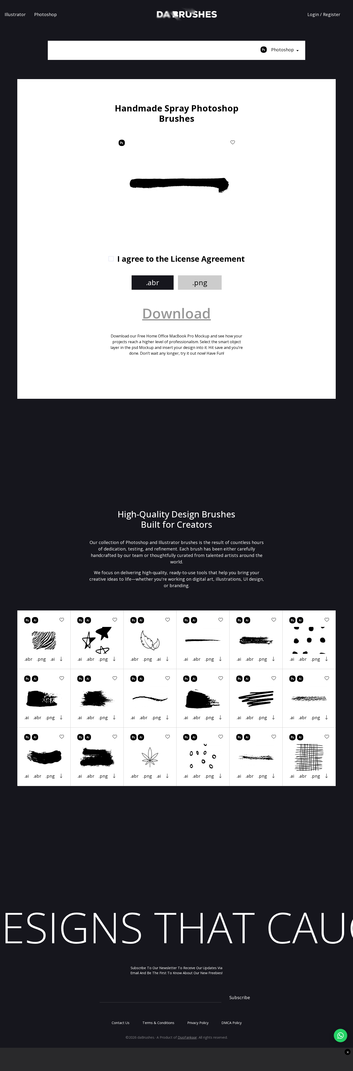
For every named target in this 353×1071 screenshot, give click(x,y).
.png (199, 282)
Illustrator (15, 14)
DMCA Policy (231, 1022)
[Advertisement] (73, 175)
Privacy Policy (197, 1022)
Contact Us (120, 1022)
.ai (52, 659)
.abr (152, 282)
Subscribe (239, 997)
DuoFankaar (187, 1037)
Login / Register (323, 14)
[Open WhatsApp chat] (340, 1035)
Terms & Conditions (158, 1022)
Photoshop (45, 14)
